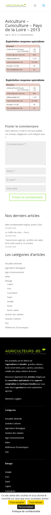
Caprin (10, 284)
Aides (7, 276)
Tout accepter (16, 502)
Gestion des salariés (14, 314)
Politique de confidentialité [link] (26, 511)
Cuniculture (12, 293)
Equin (9, 297)
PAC (7, 323)
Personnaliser (26, 506)
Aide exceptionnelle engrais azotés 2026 (23, 224)
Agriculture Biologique (15, 268)
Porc (9, 288)
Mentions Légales (13, 398)
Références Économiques (16, 327)
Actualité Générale (13, 263)
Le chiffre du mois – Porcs (17, 232)
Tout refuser (35, 502)
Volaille (10, 301)
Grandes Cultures (13, 318)
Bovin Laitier (13, 310)
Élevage (8, 280)
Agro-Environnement (14, 272)
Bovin (9, 306)
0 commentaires (25, 34)
